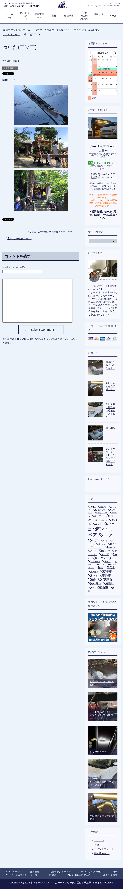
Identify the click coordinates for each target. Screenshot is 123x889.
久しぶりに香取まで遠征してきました (110, 410)
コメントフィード (103, 849)
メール (113, 15)
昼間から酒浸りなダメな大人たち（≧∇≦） (52, 232)
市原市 (106, 575)
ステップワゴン (101, 520)
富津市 (94, 575)
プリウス (111, 547)
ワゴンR (101, 564)
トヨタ (107, 535)
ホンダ (105, 551)
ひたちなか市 (99, 510)
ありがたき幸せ (98, 751)
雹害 (92, 588)
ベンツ (93, 551)
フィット (102, 544)
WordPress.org (102, 853)
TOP (36, 30)
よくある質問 (110, 875)
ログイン (99, 840)
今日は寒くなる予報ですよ (110, 386)
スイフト (98, 516)
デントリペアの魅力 (92, 871)
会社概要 (69, 15)
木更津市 (106, 579)
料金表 (53, 875)
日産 (93, 579)
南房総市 (94, 572)
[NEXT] (114, 52)
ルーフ (107, 561)
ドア (94, 540)
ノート (105, 541)
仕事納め (110, 427)
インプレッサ (101, 513)
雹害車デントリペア (60, 871)
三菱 (100, 567)
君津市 (107, 571)
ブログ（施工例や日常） (80, 875)
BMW (93, 507)
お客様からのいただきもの (110, 365)
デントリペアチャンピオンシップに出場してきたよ (102, 715)
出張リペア (98, 16)
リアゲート (95, 561)
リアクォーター (105, 558)
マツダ (105, 554)
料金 (54, 15)
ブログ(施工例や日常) (84, 15)
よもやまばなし (10, 68)
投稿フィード (101, 845)
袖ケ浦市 (95, 583)
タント (98, 524)
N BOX (103, 507)
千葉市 (111, 567)
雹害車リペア (39, 16)
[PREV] (91, 52)
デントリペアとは (24, 15)
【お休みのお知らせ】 (19, 238)
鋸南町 (110, 583)
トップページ (10, 16)
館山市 (103, 587)
